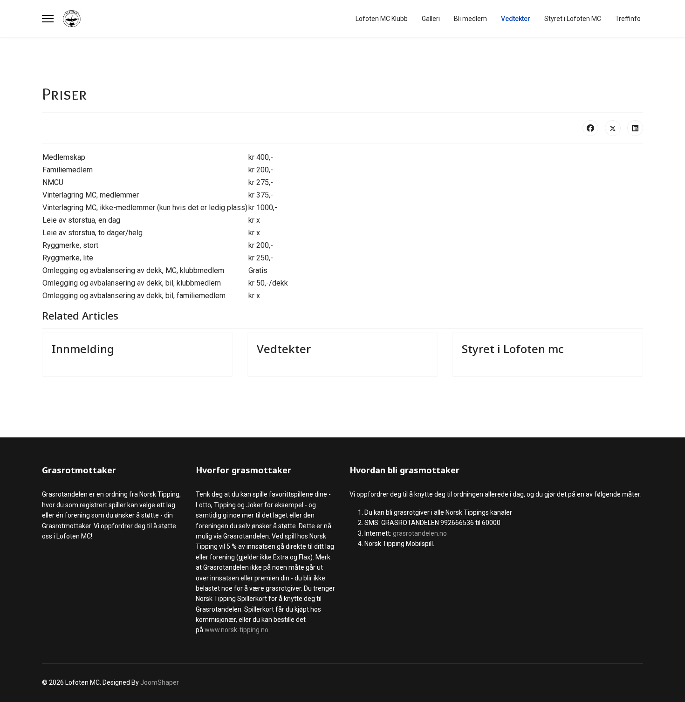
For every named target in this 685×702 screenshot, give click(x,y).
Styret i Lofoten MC (572, 18)
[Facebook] (590, 128)
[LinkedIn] (635, 128)
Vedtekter (515, 18)
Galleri (431, 18)
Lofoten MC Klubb (382, 18)
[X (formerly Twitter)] (613, 128)
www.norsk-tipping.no (236, 630)
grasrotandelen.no (420, 533)
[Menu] (48, 18)
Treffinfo (628, 18)
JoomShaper (159, 682)
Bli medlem (470, 18)
